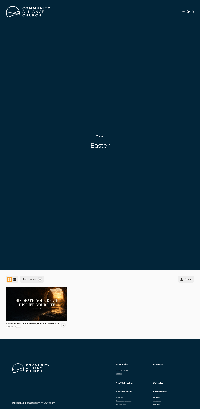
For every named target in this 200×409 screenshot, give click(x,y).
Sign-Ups (119, 397)
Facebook (156, 397)
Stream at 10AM (122, 370)
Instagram (157, 401)
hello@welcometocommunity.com (34, 402)
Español (119, 374)
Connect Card (121, 404)
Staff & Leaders (124, 383)
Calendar (158, 383)
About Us (158, 364)
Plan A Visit (122, 364)
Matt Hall (9, 327)
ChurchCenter (124, 391)
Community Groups (124, 401)
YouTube (156, 404)
